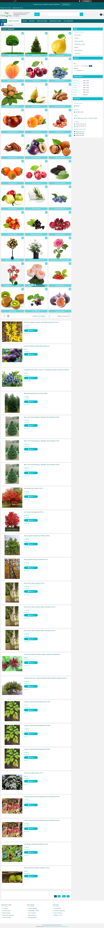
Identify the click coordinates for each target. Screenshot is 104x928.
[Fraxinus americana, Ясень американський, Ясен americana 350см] (12, 806)
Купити (32, 330)
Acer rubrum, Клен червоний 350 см (34, 512)
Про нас (24, 21)
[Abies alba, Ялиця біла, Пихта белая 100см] (12, 403)
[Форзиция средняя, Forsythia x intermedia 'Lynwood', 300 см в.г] (12, 331)
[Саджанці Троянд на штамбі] (12, 249)
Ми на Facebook (78, 50)
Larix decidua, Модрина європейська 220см (36, 844)
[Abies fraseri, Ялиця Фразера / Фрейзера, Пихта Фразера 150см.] (12, 426)
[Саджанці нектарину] (12, 121)
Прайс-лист (77, 53)
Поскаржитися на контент (49, 926)
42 (64, 896)
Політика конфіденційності (62, 926)
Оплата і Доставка (42, 21)
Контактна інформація (59, 910)
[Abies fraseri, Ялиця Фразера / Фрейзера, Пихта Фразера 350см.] (12, 474)
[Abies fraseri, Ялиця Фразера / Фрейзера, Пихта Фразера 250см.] (12, 450)
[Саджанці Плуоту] (60, 121)
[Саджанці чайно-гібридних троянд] (60, 249)
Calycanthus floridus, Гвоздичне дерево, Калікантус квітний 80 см (42, 654)
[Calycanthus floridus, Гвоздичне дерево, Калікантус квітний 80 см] (12, 664)
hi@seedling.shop (80, 131)
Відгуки (76, 47)
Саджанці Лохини (6, 917)
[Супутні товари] (36, 198)
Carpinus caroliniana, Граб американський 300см (37, 749)
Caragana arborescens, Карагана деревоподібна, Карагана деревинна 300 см (45, 678)
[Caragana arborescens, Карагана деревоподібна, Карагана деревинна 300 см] (12, 687)
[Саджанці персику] (36, 121)
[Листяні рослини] (12, 44)
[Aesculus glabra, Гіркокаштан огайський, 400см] (12, 545)
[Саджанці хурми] (12, 172)
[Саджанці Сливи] (36, 146)
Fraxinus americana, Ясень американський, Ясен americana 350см (41, 796)
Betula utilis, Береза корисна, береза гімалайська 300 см (39, 607)
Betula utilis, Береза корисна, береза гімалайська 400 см (39, 630)
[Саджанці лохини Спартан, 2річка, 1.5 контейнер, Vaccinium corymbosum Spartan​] (12, 379)
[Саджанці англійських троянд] (36, 274)
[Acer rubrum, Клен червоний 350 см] (12, 521)
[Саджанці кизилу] (60, 274)
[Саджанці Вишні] (36, 70)
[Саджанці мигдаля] (60, 95)
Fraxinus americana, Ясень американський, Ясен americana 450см (41, 820)
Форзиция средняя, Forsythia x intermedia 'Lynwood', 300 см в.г (41, 322)
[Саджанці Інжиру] (60, 300)
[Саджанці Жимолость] (60, 198)
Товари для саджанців (8, 915)
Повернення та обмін (55, 21)
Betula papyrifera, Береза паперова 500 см (36, 559)
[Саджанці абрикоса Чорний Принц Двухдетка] (12, 355)
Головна (3, 21)
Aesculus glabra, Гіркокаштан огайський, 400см (37, 535)
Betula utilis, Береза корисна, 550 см (34, 583)
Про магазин (78, 35)
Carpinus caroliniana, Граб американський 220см (37, 725)
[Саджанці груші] (36, 95)
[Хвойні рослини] (36, 44)
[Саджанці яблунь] (12, 198)
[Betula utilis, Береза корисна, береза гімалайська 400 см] (12, 640)
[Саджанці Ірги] (36, 300)
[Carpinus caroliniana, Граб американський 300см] (12, 758)
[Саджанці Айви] (60, 44)
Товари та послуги (13, 21)
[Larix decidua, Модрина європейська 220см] (12, 853)
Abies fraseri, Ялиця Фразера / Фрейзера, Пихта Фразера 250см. (42, 441)
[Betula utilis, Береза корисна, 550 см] (12, 592)
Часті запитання (68, 21)
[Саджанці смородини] (36, 223)
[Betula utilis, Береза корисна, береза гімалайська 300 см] (12, 616)
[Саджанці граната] (60, 223)
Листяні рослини (6, 910)
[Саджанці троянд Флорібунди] (12, 274)
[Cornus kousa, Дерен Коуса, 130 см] (12, 782)
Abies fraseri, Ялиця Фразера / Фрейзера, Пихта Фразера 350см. (42, 464)
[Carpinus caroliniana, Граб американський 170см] (12, 711)
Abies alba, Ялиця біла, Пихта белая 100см (35, 393)
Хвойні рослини (6, 913)
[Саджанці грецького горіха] (12, 95)
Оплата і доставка (79, 41)
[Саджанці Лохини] (60, 70)
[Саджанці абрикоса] (12, 70)
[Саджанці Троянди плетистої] (36, 249)
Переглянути (66, 4)
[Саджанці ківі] (12, 300)
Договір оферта (32, 917)
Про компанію (57, 908)
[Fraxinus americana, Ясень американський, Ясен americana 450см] (12, 830)
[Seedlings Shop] (6, 14)
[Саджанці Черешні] (36, 172)
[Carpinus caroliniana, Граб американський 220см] (12, 735)
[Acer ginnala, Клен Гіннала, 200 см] (12, 498)
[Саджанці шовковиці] (60, 172)
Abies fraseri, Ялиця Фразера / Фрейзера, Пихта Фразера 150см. (42, 417)
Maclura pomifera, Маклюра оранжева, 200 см (37, 867)
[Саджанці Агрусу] (12, 223)
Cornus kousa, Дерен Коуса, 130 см (33, 773)
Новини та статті (58, 915)
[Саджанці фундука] (60, 146)
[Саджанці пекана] (12, 146)
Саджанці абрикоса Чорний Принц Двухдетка (36, 346)
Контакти (32, 21)
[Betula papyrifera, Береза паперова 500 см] (12, 569)
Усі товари (4, 908)
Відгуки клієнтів (32, 915)
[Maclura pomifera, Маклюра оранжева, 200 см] (12, 877)
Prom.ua (60, 925)
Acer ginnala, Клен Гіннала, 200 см (33, 488)
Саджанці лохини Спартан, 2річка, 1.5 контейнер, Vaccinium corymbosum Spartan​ (46, 369)
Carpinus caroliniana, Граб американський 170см (37, 701)
